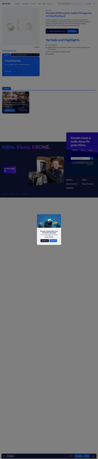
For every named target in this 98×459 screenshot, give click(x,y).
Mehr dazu (46, 237)
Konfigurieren (45, 240)
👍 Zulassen (53, 240)
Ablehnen (52, 237)
